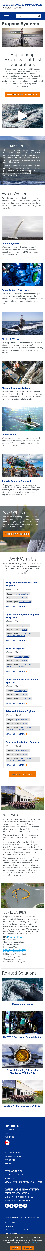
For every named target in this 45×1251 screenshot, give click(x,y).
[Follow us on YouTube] (20, 1207)
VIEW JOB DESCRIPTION (15, 606)
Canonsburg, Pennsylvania (14, 949)
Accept (15, 1248)
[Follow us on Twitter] (7, 1207)
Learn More (34, 1242)
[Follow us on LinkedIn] (16, 1207)
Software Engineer (15, 648)
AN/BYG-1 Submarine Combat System (22, 1037)
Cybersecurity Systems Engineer (22, 742)
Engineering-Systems (22, 626)
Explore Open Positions (17, 534)
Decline (28, 1248)
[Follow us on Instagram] (25, 1207)
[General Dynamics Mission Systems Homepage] (22, 7)
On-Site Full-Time (25, 602)
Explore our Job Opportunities (22, 94)
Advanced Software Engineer (21, 711)
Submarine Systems (22, 1004)
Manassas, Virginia (15, 937)
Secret (24, 598)
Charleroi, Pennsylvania (13, 951)
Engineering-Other (21, 691)
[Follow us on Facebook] (11, 1207)
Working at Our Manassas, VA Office (22, 1106)
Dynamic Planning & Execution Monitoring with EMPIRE (22, 1071)
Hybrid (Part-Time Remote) (16, 636)
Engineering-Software (22, 594)
